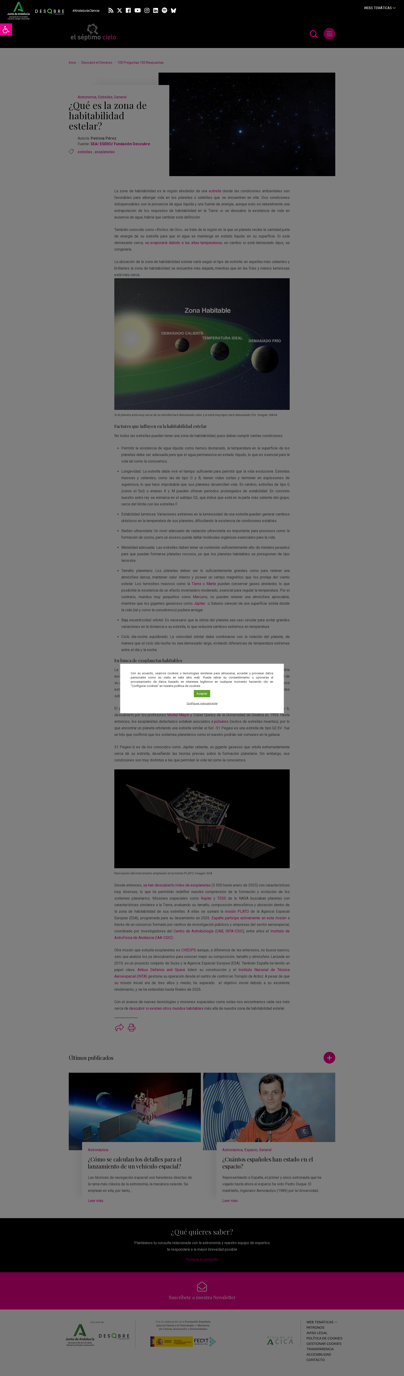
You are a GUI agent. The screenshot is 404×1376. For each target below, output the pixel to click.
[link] (6, 29)
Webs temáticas (378, 8)
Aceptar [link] (202, 693)
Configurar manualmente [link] (202, 703)
